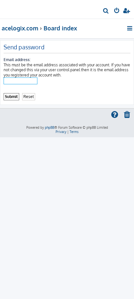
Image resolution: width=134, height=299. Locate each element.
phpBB (49, 127)
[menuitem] (106, 11)
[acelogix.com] (15, 8)
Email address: (17, 59)
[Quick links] (130, 28)
